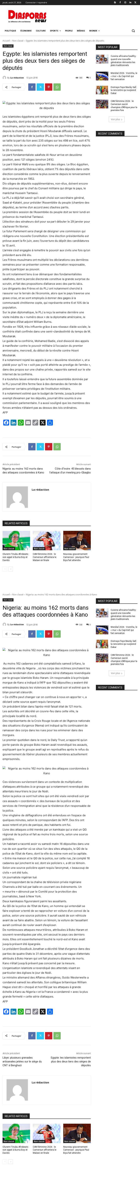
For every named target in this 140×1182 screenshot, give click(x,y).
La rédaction (17, 77)
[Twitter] (135, 3)
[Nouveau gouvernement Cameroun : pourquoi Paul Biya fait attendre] (77, 540)
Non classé (18, 40)
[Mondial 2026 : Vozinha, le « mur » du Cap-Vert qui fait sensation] (102, 76)
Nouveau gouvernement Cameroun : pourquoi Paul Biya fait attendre (76, 557)
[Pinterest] (48, 87)
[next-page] (10, 569)
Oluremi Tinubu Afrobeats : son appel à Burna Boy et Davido (16, 557)
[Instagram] (125, 3)
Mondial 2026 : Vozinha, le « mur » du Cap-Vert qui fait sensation (124, 76)
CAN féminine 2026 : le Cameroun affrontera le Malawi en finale (44, 557)
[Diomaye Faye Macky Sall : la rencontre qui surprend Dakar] (102, 90)
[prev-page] (5, 569)
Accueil (6, 40)
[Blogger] (115, 3)
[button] (133, 31)
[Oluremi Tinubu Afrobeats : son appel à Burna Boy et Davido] (16, 540)
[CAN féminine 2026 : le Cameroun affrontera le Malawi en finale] (46, 540)
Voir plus (115, 119)
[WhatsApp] (57, 87)
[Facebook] (120, 3)
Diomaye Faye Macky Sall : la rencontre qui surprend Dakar (124, 90)
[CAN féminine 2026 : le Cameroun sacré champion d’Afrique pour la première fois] (102, 104)
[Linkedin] (130, 3)
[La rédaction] (5, 78)
